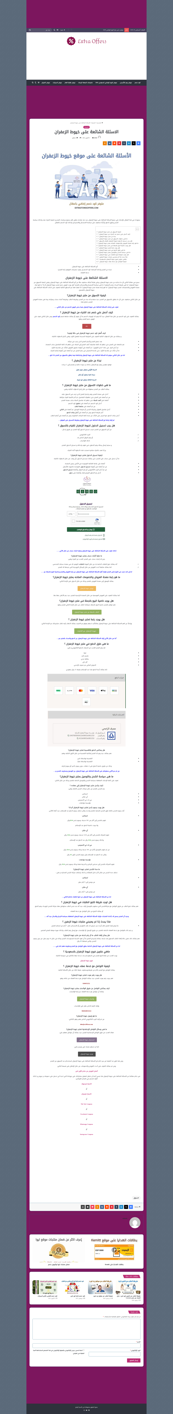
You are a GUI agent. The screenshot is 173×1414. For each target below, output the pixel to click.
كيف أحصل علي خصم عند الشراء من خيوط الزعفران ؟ (114, 234)
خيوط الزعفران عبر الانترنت (86, 631)
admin (95, 138)
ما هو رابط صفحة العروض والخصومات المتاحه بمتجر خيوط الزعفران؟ (118, 243)
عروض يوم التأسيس (126, 82)
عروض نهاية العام (70, 82)
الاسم (138, 1342)
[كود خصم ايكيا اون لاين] (72, 1287)
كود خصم (137, 82)
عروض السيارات (57, 82)
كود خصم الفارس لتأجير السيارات (47, 1296)
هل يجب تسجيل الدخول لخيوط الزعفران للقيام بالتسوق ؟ (115, 241)
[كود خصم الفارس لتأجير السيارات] (45, 1287)
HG (87, 326)
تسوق (136, 1197)
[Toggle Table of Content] (136, 229)
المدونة (93, 123)
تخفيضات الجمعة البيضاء (85, 82)
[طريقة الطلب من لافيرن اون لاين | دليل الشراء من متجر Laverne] (128, 1287)
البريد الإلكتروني (135, 1350)
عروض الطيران (46, 82)
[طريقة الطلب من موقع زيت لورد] (100, 1287)
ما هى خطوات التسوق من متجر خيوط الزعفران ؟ (112, 239)
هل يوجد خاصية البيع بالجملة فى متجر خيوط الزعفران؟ (114, 246)
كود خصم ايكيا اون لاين (77, 1296)
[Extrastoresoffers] (86, 41)
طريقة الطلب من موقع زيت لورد (103, 1296)
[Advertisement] (86, 14)
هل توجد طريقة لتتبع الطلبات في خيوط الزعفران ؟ (113, 255)
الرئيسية (99, 123)
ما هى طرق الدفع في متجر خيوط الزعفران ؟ (111, 250)
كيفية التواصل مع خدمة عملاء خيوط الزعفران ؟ (112, 262)
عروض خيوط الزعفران (87, 588)
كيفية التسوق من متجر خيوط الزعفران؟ (109, 232)
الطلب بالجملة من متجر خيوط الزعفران (87, 612)
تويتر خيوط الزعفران (86, 1054)
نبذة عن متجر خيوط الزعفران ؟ (107, 236)
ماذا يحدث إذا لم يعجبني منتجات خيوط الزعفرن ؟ (112, 257)
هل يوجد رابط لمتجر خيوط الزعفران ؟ (109, 248)
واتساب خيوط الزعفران (87, 999)
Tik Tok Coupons (86, 1104)
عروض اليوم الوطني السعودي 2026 (106, 82)
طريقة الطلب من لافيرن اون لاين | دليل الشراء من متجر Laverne (128, 1297)
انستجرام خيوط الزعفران (86, 1039)
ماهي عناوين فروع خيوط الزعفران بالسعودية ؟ (112, 259)
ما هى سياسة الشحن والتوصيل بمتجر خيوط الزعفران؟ (114, 252)
